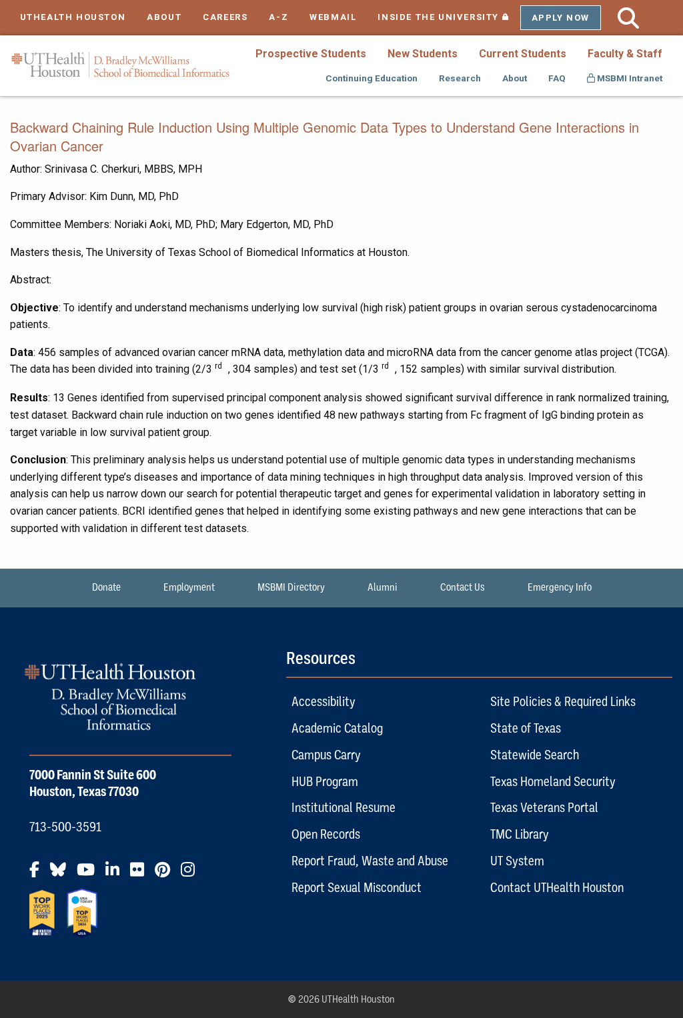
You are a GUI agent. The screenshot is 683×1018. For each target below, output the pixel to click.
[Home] (120, 65)
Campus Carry (326, 754)
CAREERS (225, 17)
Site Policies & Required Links (563, 701)
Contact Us (462, 587)
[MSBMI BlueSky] (62, 874)
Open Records (325, 834)
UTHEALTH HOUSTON (73, 17)
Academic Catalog (337, 728)
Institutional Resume (343, 807)
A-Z (278, 17)
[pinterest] (166, 874)
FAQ (557, 78)
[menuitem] (311, 53)
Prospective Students (310, 53)
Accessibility (323, 701)
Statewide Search (534, 754)
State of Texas (525, 728)
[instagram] (192, 874)
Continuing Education (371, 78)
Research (460, 78)
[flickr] (141, 874)
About (514, 78)
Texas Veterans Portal (544, 807)
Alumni (383, 587)
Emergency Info (560, 587)
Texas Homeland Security (553, 781)
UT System (517, 860)
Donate (106, 587)
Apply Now (561, 18)
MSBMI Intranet (628, 78)
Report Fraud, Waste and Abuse (369, 860)
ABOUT (164, 17)
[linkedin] (116, 874)
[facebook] (38, 874)
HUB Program (324, 781)
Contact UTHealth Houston (557, 887)
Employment (189, 587)
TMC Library (519, 834)
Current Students (522, 53)
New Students (423, 53)
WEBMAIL (332, 17)
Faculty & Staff (625, 53)
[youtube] (90, 874)
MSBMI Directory (291, 587)
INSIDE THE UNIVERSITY (449, 17)
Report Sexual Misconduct (356, 887)
